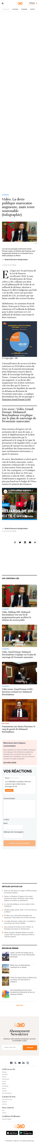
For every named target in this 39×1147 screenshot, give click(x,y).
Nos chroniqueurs (7, 1093)
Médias (4, 1084)
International (5, 1079)
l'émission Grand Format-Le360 (16, 399)
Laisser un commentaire (19, 843)
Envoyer (30, 1047)
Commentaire (9, 798)
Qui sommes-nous (7, 1099)
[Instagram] (27, 1063)
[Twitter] (15, 1063)
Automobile (5, 1086)
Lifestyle (4, 1091)
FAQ (3, 1110)
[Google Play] (26, 1133)
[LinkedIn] (23, 1063)
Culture (4, 1081)
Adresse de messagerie (14, 832)
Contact (4, 1113)
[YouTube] (19, 1063)
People (4, 1088)
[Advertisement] (19, 101)
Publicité (4, 1102)
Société (32, 9)
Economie (24, 9)
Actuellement (6, 9)
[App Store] (12, 1133)
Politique (15, 9)
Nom (6, 823)
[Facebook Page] (11, 1063)
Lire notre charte (9, 762)
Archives (4, 1104)
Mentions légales (6, 1119)
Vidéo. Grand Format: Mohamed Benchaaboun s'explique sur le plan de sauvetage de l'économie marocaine (19, 415)
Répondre (9, 790)
